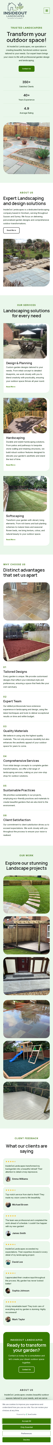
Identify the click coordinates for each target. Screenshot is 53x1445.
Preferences (26, 1433)
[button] (27, 69)
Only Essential (27, 1427)
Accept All (26, 1421)
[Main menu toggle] (47, 11)
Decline (26, 1440)
